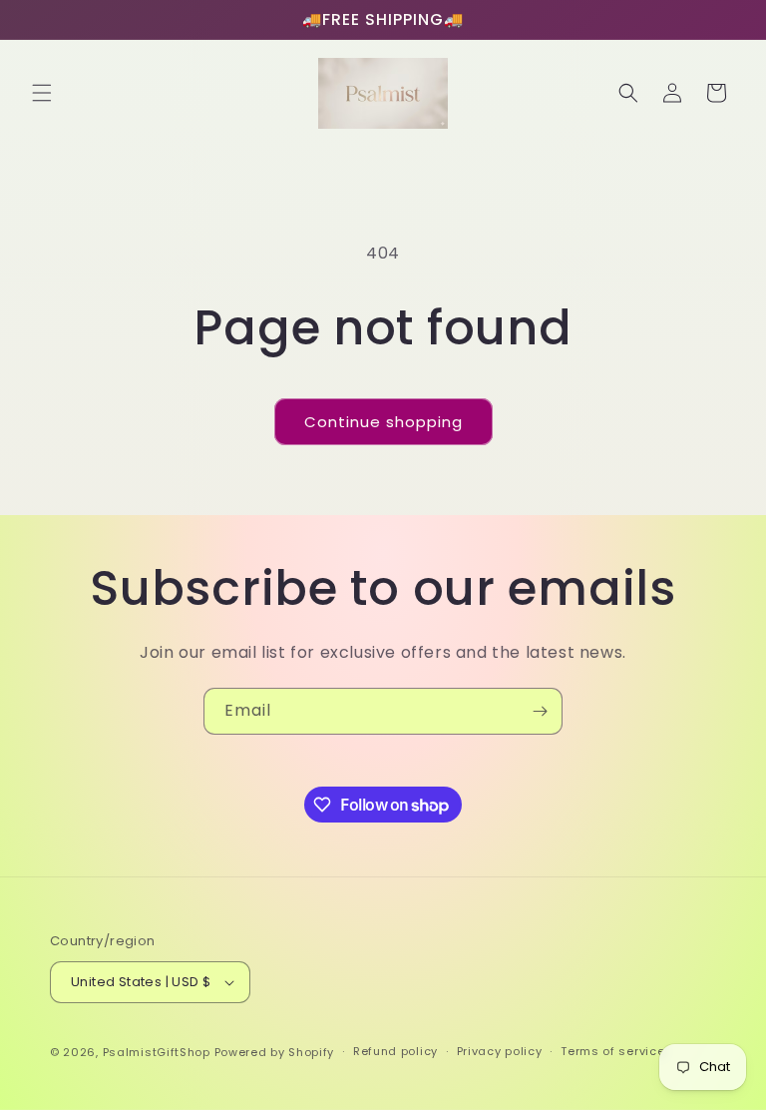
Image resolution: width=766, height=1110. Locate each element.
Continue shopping (383, 421)
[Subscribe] (540, 711)
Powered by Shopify (274, 1052)
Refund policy (395, 1051)
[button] (42, 93)
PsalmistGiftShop (156, 1052)
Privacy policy (500, 1051)
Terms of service (612, 1051)
